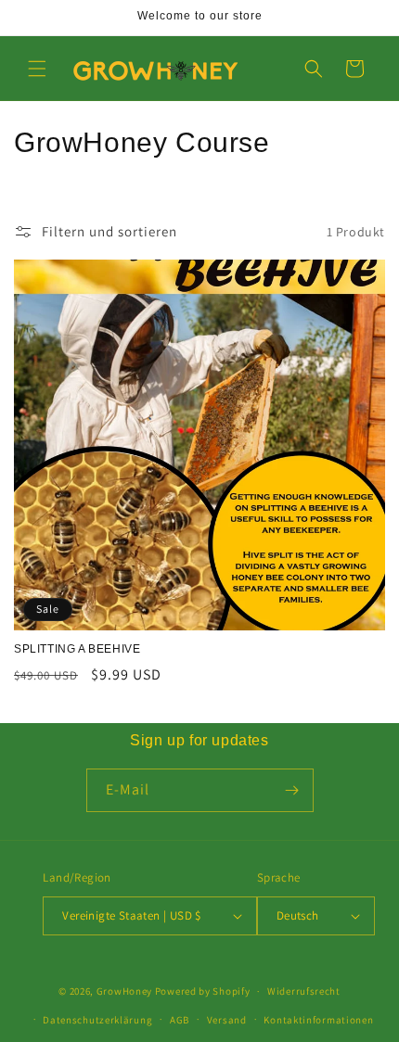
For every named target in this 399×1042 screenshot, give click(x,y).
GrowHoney (124, 991)
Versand (227, 1019)
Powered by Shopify (203, 991)
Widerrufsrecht (304, 991)
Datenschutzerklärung (97, 1019)
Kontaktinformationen (318, 1019)
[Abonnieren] (292, 790)
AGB (179, 1019)
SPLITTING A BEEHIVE (77, 648)
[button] (37, 68)
